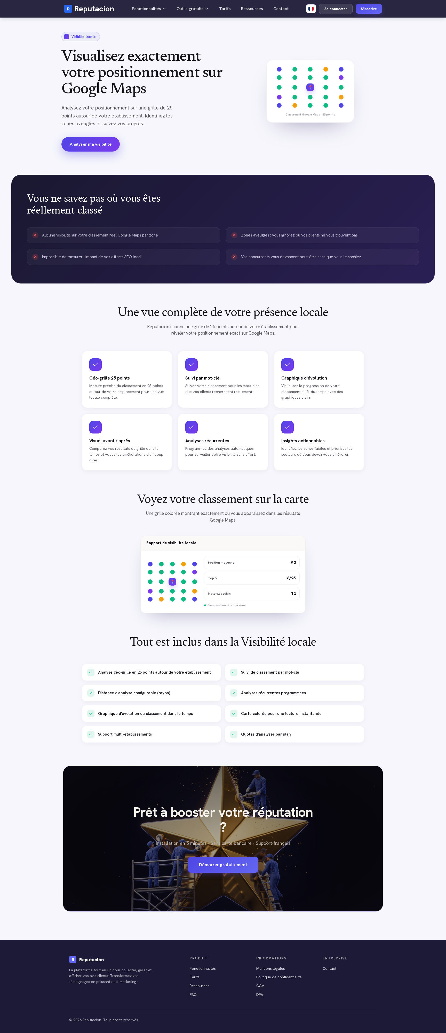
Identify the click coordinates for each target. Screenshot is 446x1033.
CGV (260, 985)
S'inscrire (369, 8)
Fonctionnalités (146, 8)
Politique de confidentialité (279, 976)
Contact (281, 8)
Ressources (252, 8)
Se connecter (335, 8)
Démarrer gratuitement (223, 865)
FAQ (193, 994)
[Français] (311, 8)
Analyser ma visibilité (91, 144)
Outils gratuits (190, 8)
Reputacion (94, 8)
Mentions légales (270, 968)
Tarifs (225, 8)
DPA (259, 994)
